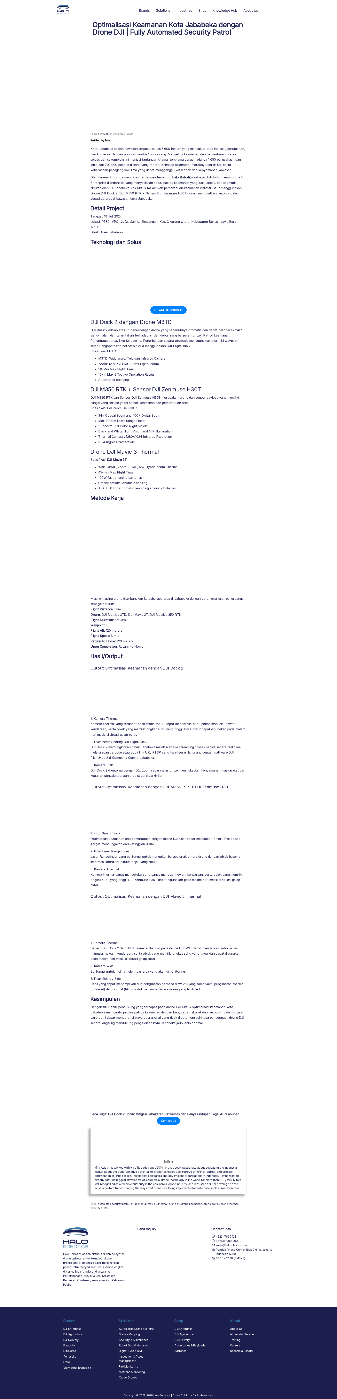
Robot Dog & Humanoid (134, 1345)
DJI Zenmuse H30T (146, 397)
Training (235, 1340)
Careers (235, 1345)
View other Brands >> (77, 1367)
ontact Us (168, 1120)
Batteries (180, 1350)
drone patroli (211, 1203)
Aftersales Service (242, 1334)
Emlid (66, 1362)
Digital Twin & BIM (130, 1350)
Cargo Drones (128, 1377)
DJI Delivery (71, 1340)
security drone (99, 1207)
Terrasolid (69, 1356)
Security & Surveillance (133, 1340)
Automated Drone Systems (136, 1328)
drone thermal (229, 1203)
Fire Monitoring (128, 1366)
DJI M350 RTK (101, 397)
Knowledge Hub (225, 11)
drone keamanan (191, 1203)
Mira (106, 133)
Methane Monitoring (132, 1372)
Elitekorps (69, 1350)
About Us (250, 11)
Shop (202, 11)
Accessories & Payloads (190, 1345)
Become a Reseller (241, 1350)
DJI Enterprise (72, 1328)
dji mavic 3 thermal (155, 1203)
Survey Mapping (129, 1334)
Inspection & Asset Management (131, 1358)
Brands (144, 11)
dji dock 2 (137, 1203)
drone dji (174, 1203)
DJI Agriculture (72, 1334)
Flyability (69, 1345)
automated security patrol (113, 1203)
